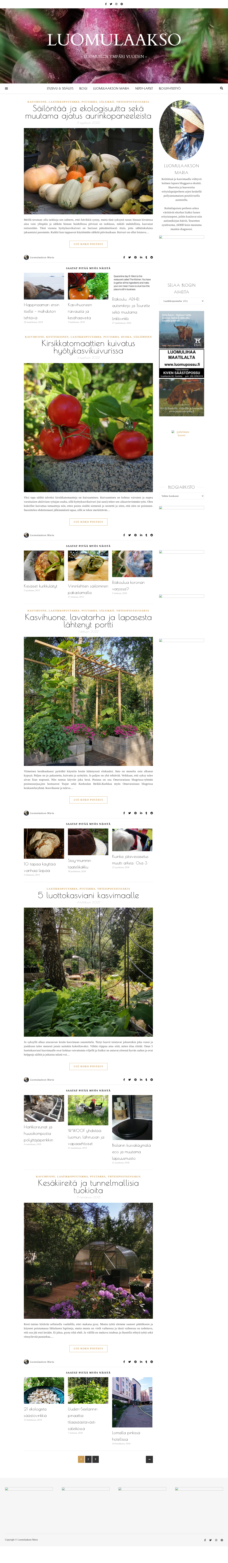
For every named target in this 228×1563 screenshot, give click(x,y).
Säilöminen (143, 337)
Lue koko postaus (88, 244)
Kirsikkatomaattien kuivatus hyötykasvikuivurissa (88, 346)
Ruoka (126, 337)
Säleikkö (106, 102)
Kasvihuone (37, 102)
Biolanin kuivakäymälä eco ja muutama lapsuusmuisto (131, 1152)
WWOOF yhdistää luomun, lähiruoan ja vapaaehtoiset (86, 1137)
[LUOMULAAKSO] (114, 45)
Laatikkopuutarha (64, 102)
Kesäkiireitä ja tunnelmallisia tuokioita (88, 1186)
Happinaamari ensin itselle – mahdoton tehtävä (41, 311)
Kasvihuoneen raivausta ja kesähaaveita (80, 311)
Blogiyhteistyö (170, 88)
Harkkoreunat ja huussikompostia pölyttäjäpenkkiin (38, 1133)
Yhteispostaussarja (132, 102)
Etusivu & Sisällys (60, 88)
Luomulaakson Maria (111, 88)
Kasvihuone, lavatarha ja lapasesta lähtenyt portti (88, 620)
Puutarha (89, 102)
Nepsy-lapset (144, 88)
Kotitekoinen (57, 337)
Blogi (83, 88)
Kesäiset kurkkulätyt (40, 586)
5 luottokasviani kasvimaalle (88, 895)
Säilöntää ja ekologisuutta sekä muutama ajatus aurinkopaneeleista (88, 111)
